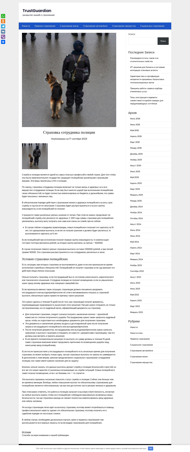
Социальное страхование (152, 26)
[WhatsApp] (3, 16)
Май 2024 (134, 241)
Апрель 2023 (136, 300)
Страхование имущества (124, 26)
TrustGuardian (37, 10)
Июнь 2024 (135, 236)
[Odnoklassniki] (3, 21)
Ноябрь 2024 (136, 212)
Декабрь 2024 (136, 206)
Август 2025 (135, 165)
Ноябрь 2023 (136, 265)
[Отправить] (3, 41)
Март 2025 (135, 189)
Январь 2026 (136, 148)
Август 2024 (135, 224)
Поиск (131, 34)
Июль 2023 (135, 283)
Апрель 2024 (136, 247)
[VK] (3, 31)
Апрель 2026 (136, 136)
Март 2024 (135, 253)
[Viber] (3, 36)
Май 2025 (134, 177)
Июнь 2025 (135, 171)
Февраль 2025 (136, 194)
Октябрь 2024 (136, 218)
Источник (26, 432)
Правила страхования (45, 26)
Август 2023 (135, 277)
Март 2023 (135, 306)
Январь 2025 (136, 200)
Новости (26, 26)
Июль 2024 (135, 230)
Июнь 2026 (135, 124)
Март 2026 (135, 142)
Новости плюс (136, 333)
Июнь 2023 (135, 288)
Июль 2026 (135, 118)
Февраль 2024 (136, 259)
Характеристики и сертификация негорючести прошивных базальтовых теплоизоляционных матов (147, 79)
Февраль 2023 (136, 312)
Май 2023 (134, 294)
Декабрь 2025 (136, 154)
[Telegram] (3, 26)
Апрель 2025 (136, 183)
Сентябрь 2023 (137, 271)
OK (150, 448)
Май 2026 (134, 130)
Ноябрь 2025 (136, 159)
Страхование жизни (69, 26)
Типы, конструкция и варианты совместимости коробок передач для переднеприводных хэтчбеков (146, 100)
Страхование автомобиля (95, 26)
